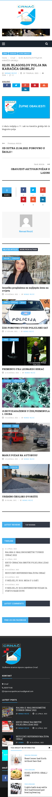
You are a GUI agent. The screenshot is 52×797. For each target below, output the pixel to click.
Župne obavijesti (24, 53)
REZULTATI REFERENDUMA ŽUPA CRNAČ (32, 737)
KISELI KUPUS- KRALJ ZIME (36, 774)
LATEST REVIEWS (12, 524)
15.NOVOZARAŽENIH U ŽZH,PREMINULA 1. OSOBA (26, 412)
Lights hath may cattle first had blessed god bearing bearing (36, 790)
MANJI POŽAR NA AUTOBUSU (20, 455)
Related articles (10, 249)
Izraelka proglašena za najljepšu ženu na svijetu (25, 289)
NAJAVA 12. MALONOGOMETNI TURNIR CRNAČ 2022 (31, 709)
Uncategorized (19, 381)
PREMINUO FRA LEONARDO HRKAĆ (23, 369)
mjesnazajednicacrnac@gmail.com (18, 691)
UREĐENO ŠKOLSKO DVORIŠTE (20, 496)
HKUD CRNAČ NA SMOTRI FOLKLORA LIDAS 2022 (29, 723)
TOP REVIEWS (30, 525)
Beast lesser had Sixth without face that (35, 759)
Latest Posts (9, 699)
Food (26, 770)
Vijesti (16, 426)
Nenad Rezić (11, 73)
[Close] (49, 747)
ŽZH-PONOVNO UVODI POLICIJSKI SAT (25, 327)
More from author (28, 249)
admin (21, 743)
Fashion (6, 258)
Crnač (5, 53)
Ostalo (23, 302)
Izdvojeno (13, 53)
